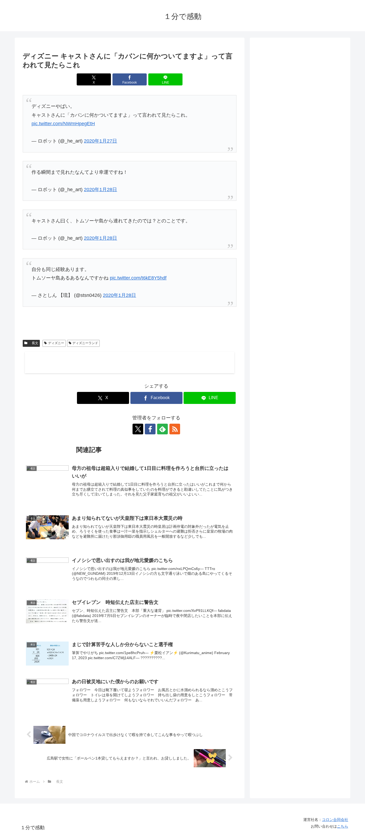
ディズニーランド (85, 343)
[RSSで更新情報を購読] (174, 429)
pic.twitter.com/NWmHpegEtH (63, 123)
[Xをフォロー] (138, 429)
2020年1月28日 (100, 189)
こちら (342, 826)
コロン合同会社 (335, 819)
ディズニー (56, 343)
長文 (33, 343)
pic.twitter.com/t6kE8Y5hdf (138, 278)
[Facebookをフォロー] (150, 429)
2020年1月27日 (100, 141)
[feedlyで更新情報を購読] (162, 429)
